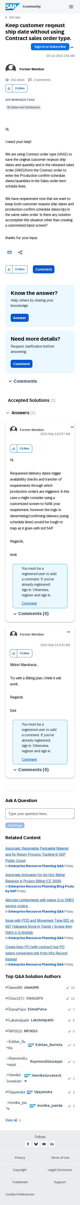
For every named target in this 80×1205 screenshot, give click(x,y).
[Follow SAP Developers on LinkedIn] (52, 1144)
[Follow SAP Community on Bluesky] (36, 1144)
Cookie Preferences (20, 1194)
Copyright (20, 1170)
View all (11, 1120)
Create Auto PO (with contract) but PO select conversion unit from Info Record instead (36, 953)
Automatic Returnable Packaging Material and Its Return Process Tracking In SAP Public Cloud (36, 855)
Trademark (20, 1182)
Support (60, 1182)
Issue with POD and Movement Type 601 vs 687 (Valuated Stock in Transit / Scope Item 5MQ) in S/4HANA (39, 927)
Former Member (32, 69)
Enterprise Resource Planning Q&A (36, 866)
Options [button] (72, 47)
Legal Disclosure (60, 1170)
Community (32, 6)
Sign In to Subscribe (50, 46)
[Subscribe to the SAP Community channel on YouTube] (44, 1144)
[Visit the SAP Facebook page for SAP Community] (28, 1144)
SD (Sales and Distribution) (23, 107)
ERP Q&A (14, 17)
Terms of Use (60, 1157)
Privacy (20, 1157)
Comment (43, 269)
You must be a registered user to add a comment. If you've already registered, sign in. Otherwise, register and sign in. (39, 582)
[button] (9, 88)
